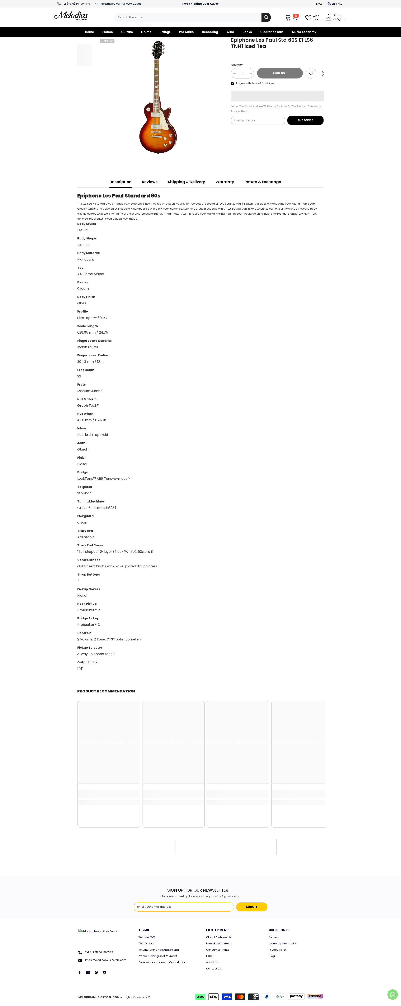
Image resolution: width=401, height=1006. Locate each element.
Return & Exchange (263, 181)
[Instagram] (88, 972)
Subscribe (305, 120)
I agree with (243, 83)
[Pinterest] (96, 972)
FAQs (319, 3)
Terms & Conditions (263, 83)
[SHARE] (320, 73)
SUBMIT (251, 907)
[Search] (192, 17)
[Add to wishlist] (311, 73)
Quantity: (237, 64)
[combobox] (187, 17)
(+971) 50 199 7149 (78, 3)
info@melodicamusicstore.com (105, 960)
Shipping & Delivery (186, 181)
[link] (109, 794)
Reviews (149, 181)
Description (120, 181)
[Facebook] (80, 972)
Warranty (225, 181)
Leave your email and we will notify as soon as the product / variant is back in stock (276, 109)
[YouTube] (105, 972)
